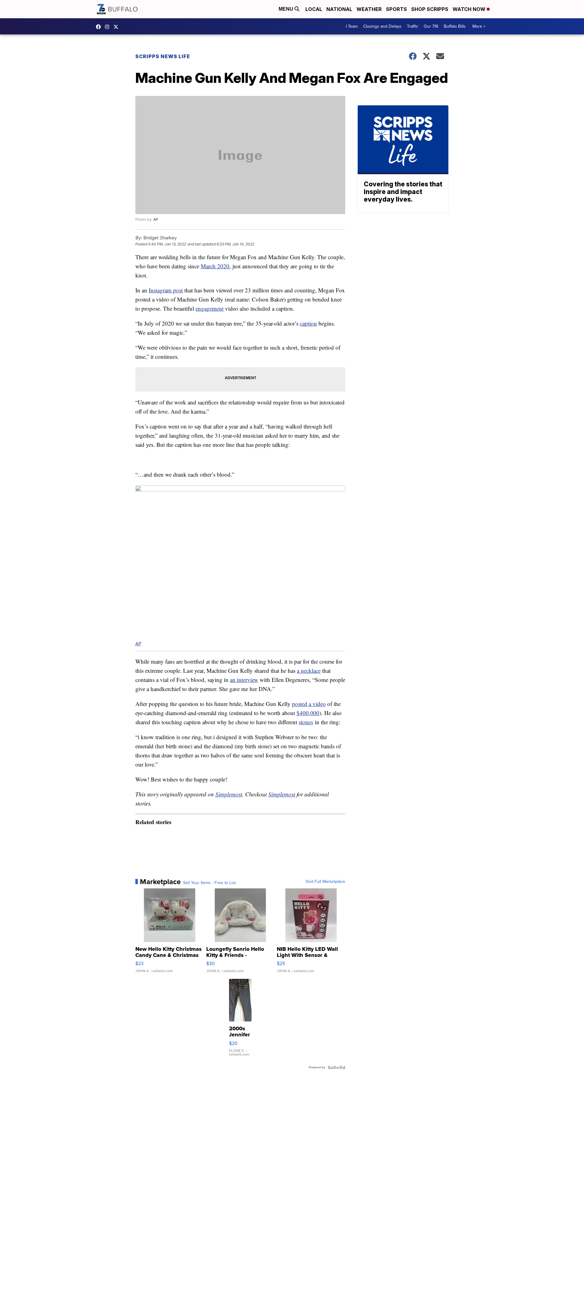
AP (155, 219)
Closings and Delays (382, 26)
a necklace (309, 670)
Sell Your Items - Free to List (209, 883)
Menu (286, 9)
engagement (210, 308)
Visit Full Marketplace (325, 882)
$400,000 (308, 713)
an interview (244, 679)
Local (313, 9)
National (339, 9)
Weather (369, 9)
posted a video (309, 703)
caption (308, 323)
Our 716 (431, 26)
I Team (352, 26)
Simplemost (228, 794)
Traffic (412, 26)
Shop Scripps (429, 9)
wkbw (108, 26)
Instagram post (166, 290)
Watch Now (470, 9)
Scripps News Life (162, 56)
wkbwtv (100, 26)
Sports (396, 9)
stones (306, 722)
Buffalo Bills (455, 26)
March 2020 (215, 266)
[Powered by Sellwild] (336, 1067)
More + (478, 26)
